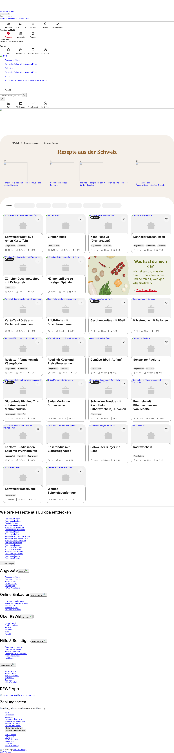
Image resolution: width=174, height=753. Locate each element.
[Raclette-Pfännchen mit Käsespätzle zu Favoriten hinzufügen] (38, 342)
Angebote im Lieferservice (15, 579)
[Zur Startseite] (8, 4)
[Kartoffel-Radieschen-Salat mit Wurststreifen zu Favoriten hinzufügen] (38, 429)
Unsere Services (11, 584)
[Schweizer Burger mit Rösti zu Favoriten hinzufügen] (124, 429)
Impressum (9, 717)
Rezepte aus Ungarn (12, 558)
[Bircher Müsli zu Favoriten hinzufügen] (81, 219)
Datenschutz (9, 715)
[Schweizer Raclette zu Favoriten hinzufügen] (166, 342)
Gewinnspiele (10, 586)
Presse (7, 632)
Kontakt (8, 634)
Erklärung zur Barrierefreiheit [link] (15, 730)
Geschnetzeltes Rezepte (143, 184)
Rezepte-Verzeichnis (12, 651)
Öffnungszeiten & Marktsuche (16, 654)
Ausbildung (9, 630)
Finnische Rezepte (11, 523)
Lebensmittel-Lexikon (13, 649)
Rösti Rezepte (56, 183)
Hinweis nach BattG (12, 723)
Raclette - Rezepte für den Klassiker (96, 183)
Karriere (8, 627)
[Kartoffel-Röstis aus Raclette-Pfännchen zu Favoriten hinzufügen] (38, 302)
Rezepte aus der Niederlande (15, 541)
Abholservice (10, 605)
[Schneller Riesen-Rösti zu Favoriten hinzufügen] (166, 219)
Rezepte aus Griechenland (14, 528)
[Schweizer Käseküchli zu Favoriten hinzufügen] (38, 471)
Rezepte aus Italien (12, 534)
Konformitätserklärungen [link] (14, 728)
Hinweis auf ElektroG (13, 726)
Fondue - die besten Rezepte (17, 183)
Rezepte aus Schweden (13, 549)
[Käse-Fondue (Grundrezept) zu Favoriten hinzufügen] (124, 219)
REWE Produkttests (12, 588)
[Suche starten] (24, 95)
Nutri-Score (9, 658)
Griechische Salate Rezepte (15, 530)
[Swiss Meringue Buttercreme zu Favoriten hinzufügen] (81, 383)
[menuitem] (8, 25)
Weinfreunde (9, 678)
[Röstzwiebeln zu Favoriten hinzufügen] (166, 429)
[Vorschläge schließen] (2, 99)
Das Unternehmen (11, 625)
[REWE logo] (3, 56)
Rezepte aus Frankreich (13, 525)
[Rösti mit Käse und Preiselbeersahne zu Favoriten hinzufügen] (81, 342)
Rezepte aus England (12, 521)
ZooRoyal (8, 680)
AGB (7, 713)
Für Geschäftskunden (13, 610)
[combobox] (11, 96)
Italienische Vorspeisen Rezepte (16, 538)
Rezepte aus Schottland (13, 547)
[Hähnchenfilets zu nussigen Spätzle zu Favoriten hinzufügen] (81, 261)
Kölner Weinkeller (11, 682)
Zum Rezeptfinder (146, 290)
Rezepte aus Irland (12, 532)
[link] (89, 62)
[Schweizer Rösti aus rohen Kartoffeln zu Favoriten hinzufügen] (38, 219)
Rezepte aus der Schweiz (14, 551)
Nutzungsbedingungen (13, 719)
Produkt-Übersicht (11, 608)
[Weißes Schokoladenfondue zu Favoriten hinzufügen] (81, 471)
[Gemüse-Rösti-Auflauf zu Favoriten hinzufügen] (124, 342)
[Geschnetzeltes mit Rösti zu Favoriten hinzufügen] (124, 302)
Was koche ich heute (12, 656)
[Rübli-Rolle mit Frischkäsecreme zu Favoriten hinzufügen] (81, 302)
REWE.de (16, 143)
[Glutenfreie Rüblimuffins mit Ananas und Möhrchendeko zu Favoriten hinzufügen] (38, 383)
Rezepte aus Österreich (13, 543)
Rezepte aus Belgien (12, 519)
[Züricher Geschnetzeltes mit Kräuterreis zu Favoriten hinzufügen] (38, 261)
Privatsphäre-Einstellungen (15, 721)
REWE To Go (10, 673)
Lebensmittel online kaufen (15, 601)
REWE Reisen (10, 671)
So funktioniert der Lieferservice (17, 603)
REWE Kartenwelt (12, 676)
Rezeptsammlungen (31, 143)
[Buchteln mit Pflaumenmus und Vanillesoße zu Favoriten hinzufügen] (166, 383)
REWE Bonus (10, 581)
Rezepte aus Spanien (12, 556)
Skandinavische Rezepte (14, 554)
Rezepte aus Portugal (12, 545)
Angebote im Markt (12, 577)
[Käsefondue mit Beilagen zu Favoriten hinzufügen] (166, 302)
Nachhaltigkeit (10, 623)
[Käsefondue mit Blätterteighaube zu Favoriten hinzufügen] (81, 429)
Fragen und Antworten (13, 647)
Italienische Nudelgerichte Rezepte (18, 536)
